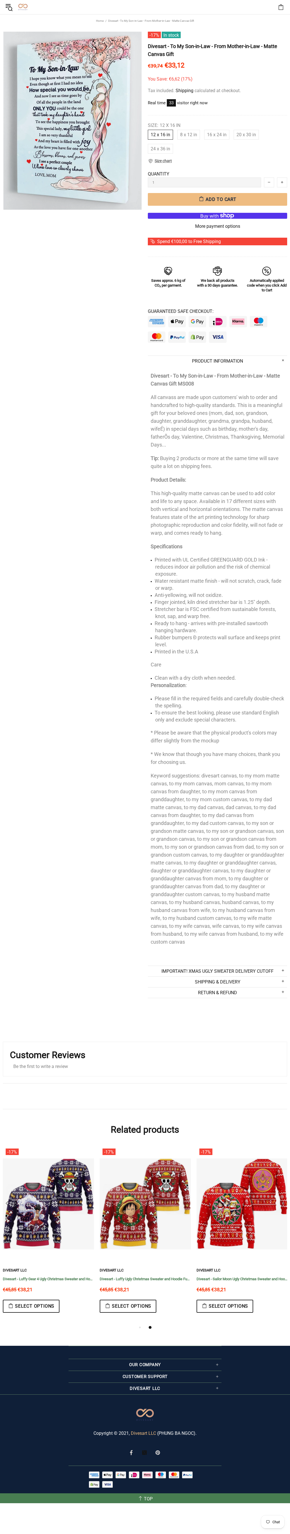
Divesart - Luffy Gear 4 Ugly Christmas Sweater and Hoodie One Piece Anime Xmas (48, 1279)
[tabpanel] (48, 1235)
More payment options (217, 226)
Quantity (158, 174)
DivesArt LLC (15, 1270)
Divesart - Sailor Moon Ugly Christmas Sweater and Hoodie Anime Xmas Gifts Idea (242, 1279)
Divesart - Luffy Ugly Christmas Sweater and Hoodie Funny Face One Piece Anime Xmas (145, 1279)
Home (100, 20)
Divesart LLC (143, 1433)
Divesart (23, 7)
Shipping (184, 90)
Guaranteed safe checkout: (181, 311)
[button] (160, 161)
